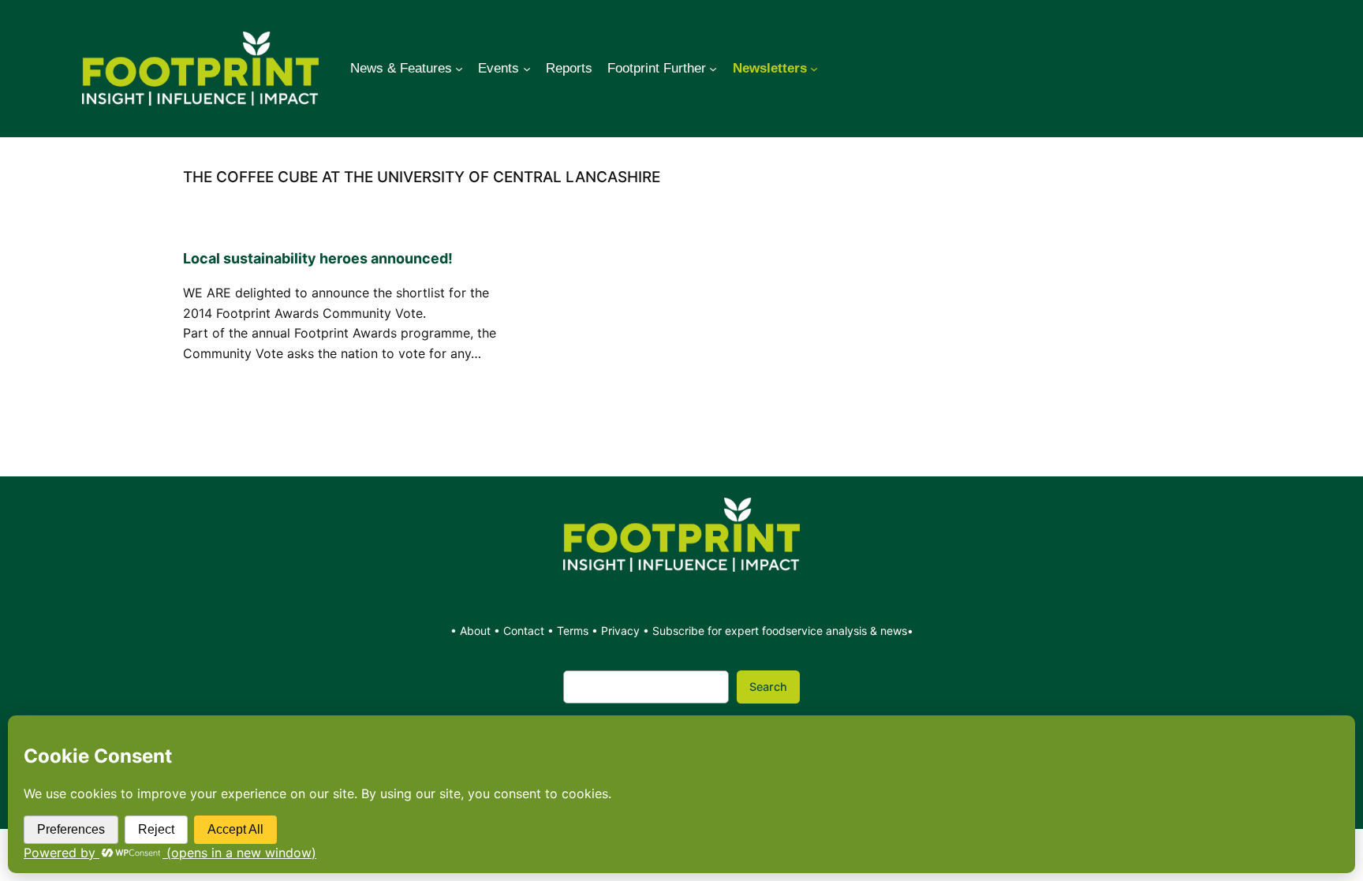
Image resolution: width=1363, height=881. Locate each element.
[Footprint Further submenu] (713, 69)
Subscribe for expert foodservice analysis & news (779, 630)
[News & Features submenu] (459, 69)
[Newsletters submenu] (814, 69)
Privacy (620, 630)
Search (768, 686)
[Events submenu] (527, 69)
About (477, 630)
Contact (525, 630)
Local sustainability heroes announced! (318, 258)
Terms (572, 630)
